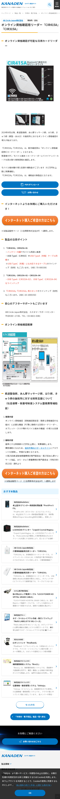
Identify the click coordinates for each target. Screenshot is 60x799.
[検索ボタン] (49, 5)
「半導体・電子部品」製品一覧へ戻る (30, 716)
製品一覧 (18, 13)
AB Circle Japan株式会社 (13, 20)
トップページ (6, 13)
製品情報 (5, 763)
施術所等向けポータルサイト (37, 448)
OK (30, 793)
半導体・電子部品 (31, 13)
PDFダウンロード (32, 184)
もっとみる (30, 704)
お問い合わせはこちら (32, 741)
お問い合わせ (32, 192)
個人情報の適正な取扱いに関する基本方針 (33, 785)
